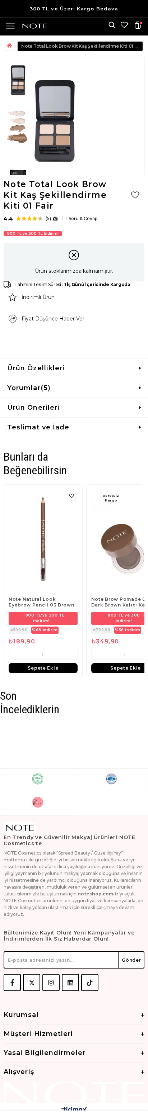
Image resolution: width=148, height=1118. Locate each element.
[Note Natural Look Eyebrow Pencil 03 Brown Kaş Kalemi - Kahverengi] (43, 541)
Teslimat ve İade (38, 427)
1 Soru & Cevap (81, 218)
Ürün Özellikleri (36, 368)
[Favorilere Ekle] (135, 195)
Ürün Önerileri (33, 407)
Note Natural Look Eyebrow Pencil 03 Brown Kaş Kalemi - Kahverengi (41, 602)
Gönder (131, 960)
